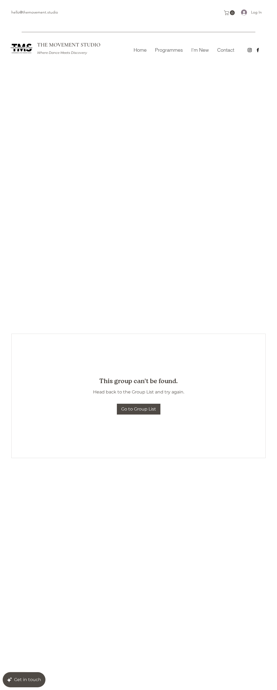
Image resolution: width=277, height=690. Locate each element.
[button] (230, 12)
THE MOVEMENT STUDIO (68, 45)
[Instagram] (249, 50)
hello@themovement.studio (34, 12)
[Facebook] (257, 50)
